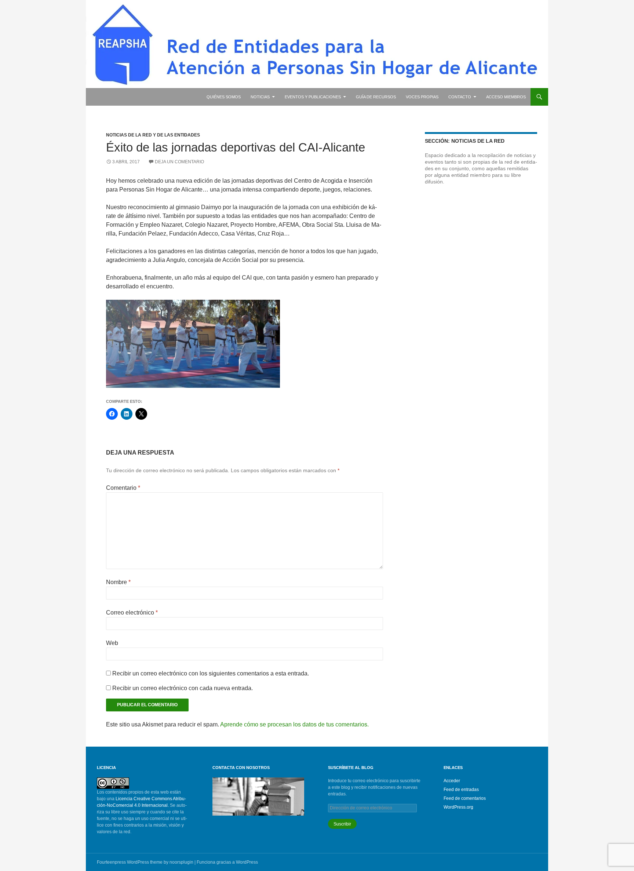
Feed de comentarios (465, 798)
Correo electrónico (132, 612)
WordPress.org (458, 807)
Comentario (123, 488)
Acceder (452, 780)
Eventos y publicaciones (313, 97)
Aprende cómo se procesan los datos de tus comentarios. (294, 724)
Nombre (118, 582)
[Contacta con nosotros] (258, 796)
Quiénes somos (224, 97)
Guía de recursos (376, 97)
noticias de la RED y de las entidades (153, 135)
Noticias (260, 97)
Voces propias (422, 97)
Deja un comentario (179, 161)
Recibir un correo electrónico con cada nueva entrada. (182, 688)
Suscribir (342, 824)
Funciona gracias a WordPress (227, 862)
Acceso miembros (506, 97)
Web (112, 643)
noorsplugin (181, 862)
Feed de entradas (461, 789)
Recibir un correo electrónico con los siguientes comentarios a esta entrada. (210, 673)
